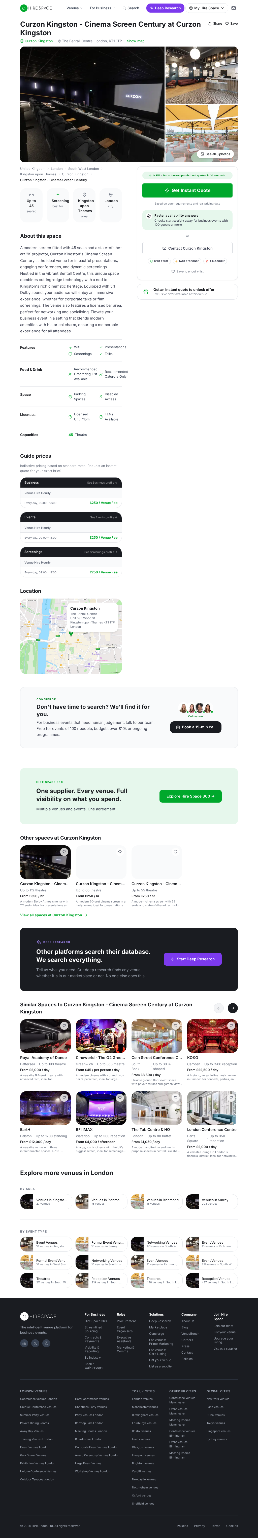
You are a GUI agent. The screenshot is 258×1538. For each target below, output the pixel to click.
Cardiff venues (141, 1471)
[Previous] (219, 1008)
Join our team (223, 1326)
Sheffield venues (143, 1503)
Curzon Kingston (39, 41)
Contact (187, 1352)
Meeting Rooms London (91, 1431)
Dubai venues (216, 1415)
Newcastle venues (144, 1479)
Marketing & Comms (125, 1349)
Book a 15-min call (198, 727)
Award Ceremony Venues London (97, 1455)
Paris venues (215, 1407)
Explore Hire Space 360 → (191, 796)
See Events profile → (104, 517)
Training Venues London (36, 1439)
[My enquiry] (233, 8)
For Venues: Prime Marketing (161, 1342)
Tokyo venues (216, 1423)
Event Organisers (125, 1329)
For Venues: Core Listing (157, 1352)
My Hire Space (206, 8)
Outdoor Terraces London (37, 1479)
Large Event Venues (88, 1463)
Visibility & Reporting (92, 1349)
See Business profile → (102, 482)
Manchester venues (145, 1407)
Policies (186, 1359)
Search (133, 8)
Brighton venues (143, 1463)
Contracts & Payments (93, 1339)
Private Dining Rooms (34, 1423)
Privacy (199, 1526)
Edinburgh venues (144, 1423)
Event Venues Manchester (178, 1411)
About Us (187, 1321)
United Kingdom (32, 169)
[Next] (233, 1008)
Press (185, 1346)
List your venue (160, 1360)
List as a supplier (161, 1366)
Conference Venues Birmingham (182, 1433)
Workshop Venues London (92, 1471)
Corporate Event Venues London (96, 1447)
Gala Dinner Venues (33, 1455)
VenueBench (190, 1333)
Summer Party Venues (34, 1415)
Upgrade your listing (223, 1340)
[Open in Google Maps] (71, 636)
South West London (83, 169)
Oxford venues (141, 1495)
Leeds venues (141, 1439)
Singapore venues (219, 1431)
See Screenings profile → (101, 552)
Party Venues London (89, 1415)
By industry (93, 1357)
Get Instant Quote (191, 190)
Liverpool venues (143, 1455)
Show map (136, 41)
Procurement (126, 1321)
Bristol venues (141, 1431)
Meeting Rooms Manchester (179, 1422)
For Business (100, 8)
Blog (184, 1327)
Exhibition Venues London (37, 1463)
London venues (142, 1399)
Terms (215, 1526)
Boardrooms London (89, 1439)
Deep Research (168, 8)
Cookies (232, 1526)
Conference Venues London (38, 1399)
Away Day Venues (32, 1431)
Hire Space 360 (96, 1321)
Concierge (156, 1333)
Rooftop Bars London (89, 1423)
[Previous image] (26, 862)
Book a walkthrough (94, 1365)
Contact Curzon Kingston (190, 248)
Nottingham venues (145, 1487)
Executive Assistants (124, 1339)
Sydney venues (217, 1439)
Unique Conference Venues (38, 1407)
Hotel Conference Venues (92, 1399)
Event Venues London (34, 1447)
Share (217, 23)
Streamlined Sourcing (93, 1329)
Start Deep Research (196, 959)
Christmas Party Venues (91, 1407)
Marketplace (158, 1327)
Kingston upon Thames (38, 174)
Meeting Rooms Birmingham (179, 1455)
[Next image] (65, 862)
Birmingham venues (145, 1415)
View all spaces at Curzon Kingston (51, 915)
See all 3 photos (218, 154)
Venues (73, 8)
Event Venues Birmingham (178, 1444)
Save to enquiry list (190, 271)
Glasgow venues (143, 1447)
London (57, 169)
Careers (187, 1340)
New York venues (218, 1399)
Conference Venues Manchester (182, 1400)
